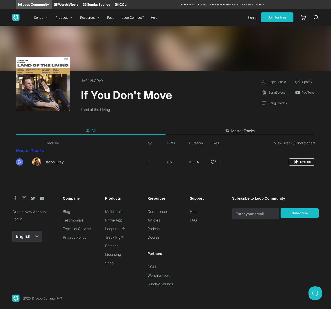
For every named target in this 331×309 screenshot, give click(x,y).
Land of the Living (95, 109)
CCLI (151, 267)
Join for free (277, 17)
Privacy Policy (74, 237)
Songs (38, 17)
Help (154, 17)
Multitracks (114, 211)
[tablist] (165, 131)
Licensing (113, 254)
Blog (66, 211)
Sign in (252, 17)
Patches (111, 246)
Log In (17, 219)
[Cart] (303, 17)
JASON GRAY (92, 80)
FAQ (193, 220)
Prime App (113, 220)
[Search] (316, 17)
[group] (302, 162)
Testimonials (73, 220)
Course (153, 237)
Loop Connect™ (133, 17)
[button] (22, 162)
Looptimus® (115, 228)
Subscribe (300, 213)
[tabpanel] (165, 155)
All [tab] (93, 130)
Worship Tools (158, 275)
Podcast (154, 228)
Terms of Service (77, 228)
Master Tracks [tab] (243, 131)
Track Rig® (114, 237)
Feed (110, 17)
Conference (157, 211)
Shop (109, 263)
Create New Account (29, 212)
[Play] (19, 162)
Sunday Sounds (160, 284)
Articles (153, 220)
